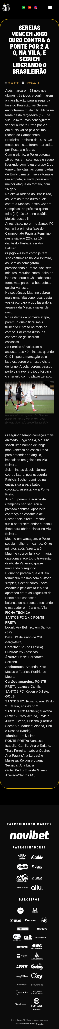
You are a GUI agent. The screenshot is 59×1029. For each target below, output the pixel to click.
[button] (50, 7)
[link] (10, 7)
